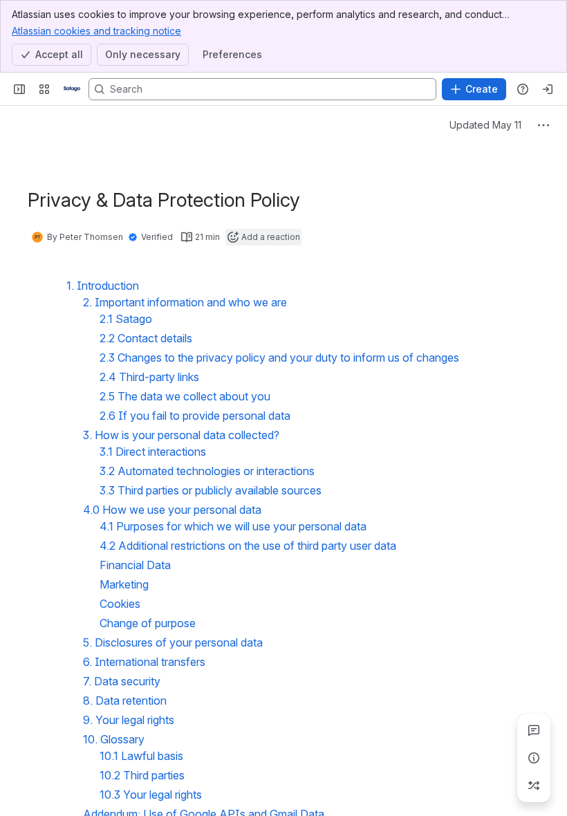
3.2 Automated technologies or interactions (207, 471)
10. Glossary (114, 739)
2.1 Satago (126, 319)
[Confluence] (72, 89)
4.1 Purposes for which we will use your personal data (233, 526)
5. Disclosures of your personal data (173, 642)
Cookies (120, 604)
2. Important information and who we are (185, 302)
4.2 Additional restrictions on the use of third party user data (248, 546)
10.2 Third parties (142, 775)
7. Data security (121, 681)
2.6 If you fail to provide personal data (195, 416)
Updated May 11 (485, 125)
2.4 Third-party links (149, 377)
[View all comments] (534, 730)
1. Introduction (102, 286)
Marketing (124, 584)
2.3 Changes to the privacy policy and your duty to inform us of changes (279, 357)
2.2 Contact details (146, 338)
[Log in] (548, 89)
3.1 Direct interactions (153, 451)
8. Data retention (125, 700)
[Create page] (534, 786)
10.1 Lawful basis (141, 756)
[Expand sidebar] (19, 89)
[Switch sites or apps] (44, 89)
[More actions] (543, 125)
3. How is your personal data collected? (181, 435)
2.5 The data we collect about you (185, 396)
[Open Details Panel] (534, 758)
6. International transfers (144, 662)
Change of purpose (148, 623)
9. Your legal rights (128, 720)
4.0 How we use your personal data (172, 510)
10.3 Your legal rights (151, 794)
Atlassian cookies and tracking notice (96, 31)
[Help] (523, 89)
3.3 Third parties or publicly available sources (211, 490)
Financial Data (135, 565)
